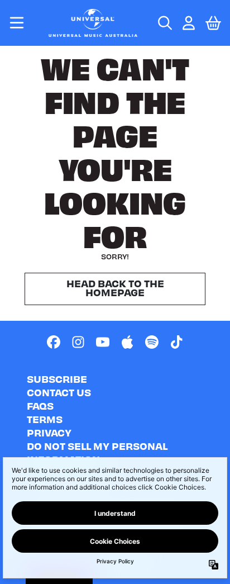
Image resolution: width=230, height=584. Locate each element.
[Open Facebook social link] (53, 342)
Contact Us (59, 392)
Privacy (49, 432)
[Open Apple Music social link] (127, 342)
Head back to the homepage (115, 287)
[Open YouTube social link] (102, 342)
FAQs (40, 405)
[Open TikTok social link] (176, 342)
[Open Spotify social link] (152, 342)
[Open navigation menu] (16, 23)
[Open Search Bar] (164, 23)
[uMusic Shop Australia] (93, 23)
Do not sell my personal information (97, 452)
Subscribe (57, 378)
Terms (45, 418)
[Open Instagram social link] (78, 342)
